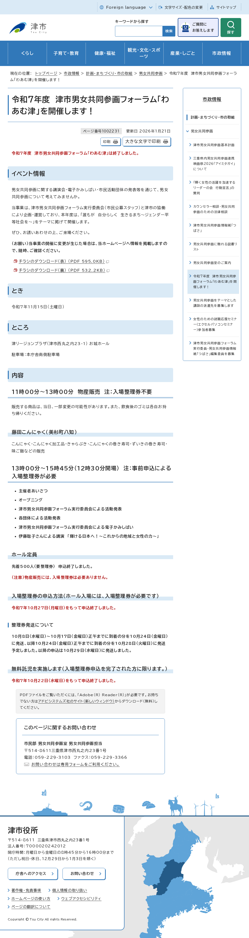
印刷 (106, 141)
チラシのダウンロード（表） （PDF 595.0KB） (62, 261)
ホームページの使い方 (30, 898)
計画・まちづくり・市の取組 (109, 73)
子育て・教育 (66, 53)
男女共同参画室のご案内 (212, 262)
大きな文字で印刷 (143, 141)
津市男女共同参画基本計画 (214, 145)
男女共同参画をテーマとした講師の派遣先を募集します (215, 303)
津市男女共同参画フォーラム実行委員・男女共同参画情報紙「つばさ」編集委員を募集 (215, 349)
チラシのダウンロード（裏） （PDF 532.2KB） (62, 270)
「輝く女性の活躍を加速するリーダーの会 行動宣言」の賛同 (214, 188)
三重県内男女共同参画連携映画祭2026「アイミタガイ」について (214, 164)
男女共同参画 (151, 73)
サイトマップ (226, 7)
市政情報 (221, 53)
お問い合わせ (82, 873)
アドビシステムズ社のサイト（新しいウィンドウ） (76, 701)
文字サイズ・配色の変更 (184, 7)
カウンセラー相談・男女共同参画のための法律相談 (214, 209)
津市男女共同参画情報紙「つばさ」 (215, 228)
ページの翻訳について (31, 907)
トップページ (46, 73)
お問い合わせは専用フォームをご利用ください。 (75, 764)
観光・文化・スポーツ (144, 53)
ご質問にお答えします (203, 27)
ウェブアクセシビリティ (81, 898)
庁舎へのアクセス (31, 873)
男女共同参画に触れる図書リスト (215, 247)
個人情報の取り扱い (69, 890)
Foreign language (126, 7)
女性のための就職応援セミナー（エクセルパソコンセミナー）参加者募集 (215, 324)
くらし (27, 53)
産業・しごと (182, 53)
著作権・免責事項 (26, 890)
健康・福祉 (105, 53)
